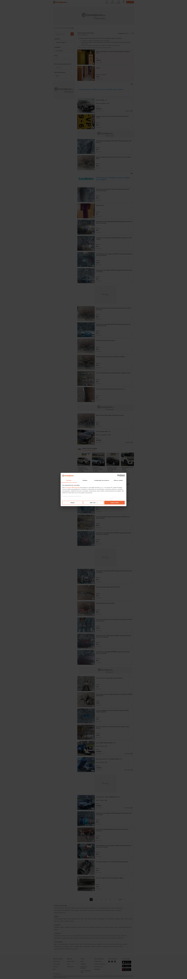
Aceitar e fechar (115, 502)
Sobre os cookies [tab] (118, 480)
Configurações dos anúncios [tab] (101, 480)
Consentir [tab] (68, 480)
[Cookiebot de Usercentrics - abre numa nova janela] (118, 476)
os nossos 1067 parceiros (73, 487)
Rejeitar (73, 502)
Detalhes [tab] (85, 480)
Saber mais (93, 502)
